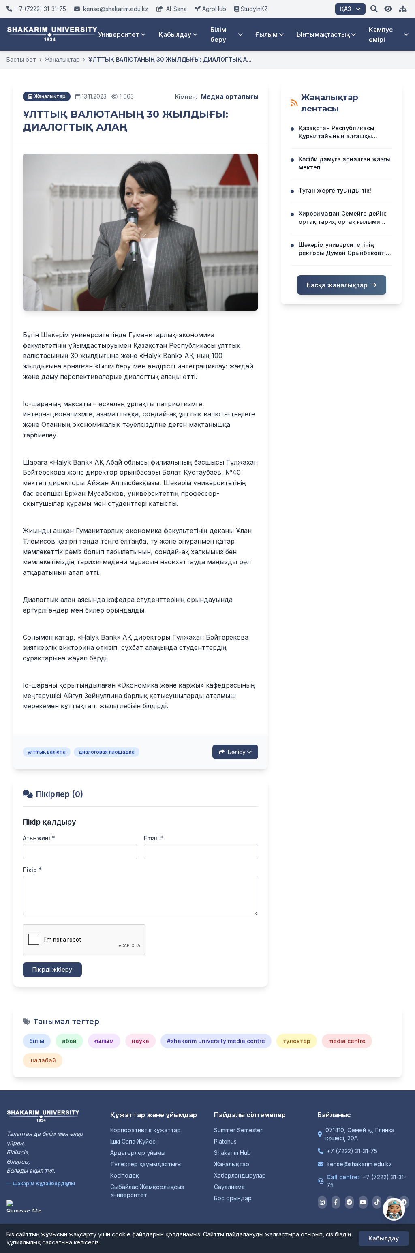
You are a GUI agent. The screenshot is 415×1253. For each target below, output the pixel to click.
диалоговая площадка (107, 752)
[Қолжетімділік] (388, 9)
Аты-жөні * (39, 838)
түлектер (296, 1040)
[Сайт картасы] (403, 9)
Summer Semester (238, 1130)
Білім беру (218, 34)
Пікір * (32, 869)
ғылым (104, 1040)
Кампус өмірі (381, 34)
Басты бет (21, 59)
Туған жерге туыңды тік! (335, 190)
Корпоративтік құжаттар (145, 1130)
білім (36, 1040)
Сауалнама (229, 1186)
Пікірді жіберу (52, 969)
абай (69, 1040)
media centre (347, 1040)
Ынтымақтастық (323, 34)
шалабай (42, 1060)
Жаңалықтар (62, 59)
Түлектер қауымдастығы (146, 1164)
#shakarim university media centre (216, 1040)
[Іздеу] (374, 9)
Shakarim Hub (232, 1152)
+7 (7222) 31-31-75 (352, 1151)
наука (140, 1040)
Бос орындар (233, 1198)
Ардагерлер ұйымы (137, 1152)
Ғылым (267, 34)
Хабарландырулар (240, 1175)
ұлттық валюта (47, 752)
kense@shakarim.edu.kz (359, 1164)
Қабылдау (174, 34)
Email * (154, 838)
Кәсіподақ (124, 1175)
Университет (118, 34)
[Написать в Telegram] (404, 1202)
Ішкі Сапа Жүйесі (133, 1141)
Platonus (225, 1141)
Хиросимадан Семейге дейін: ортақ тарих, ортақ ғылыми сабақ (343, 221)
